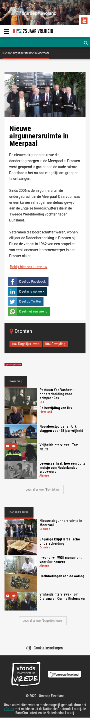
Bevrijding (58, 344)
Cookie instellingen (48, 648)
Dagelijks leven (28, 344)
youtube (85, 21)
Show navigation (6, 31)
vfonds (9, 709)
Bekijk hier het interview (28, 267)
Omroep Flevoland (13, 364)
